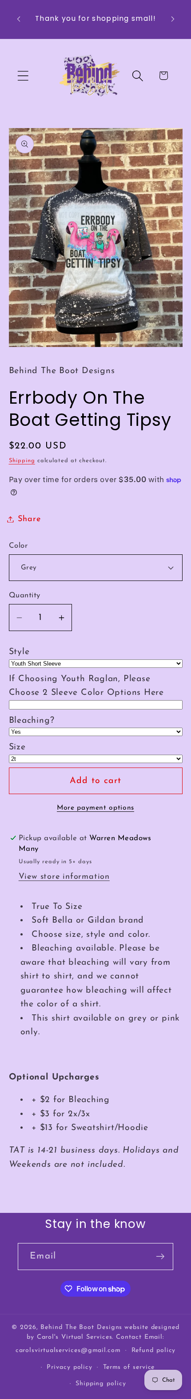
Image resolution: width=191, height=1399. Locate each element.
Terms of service (129, 1367)
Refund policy (153, 1350)
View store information (64, 877)
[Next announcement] (173, 19)
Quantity (24, 595)
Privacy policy (69, 1367)
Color (18, 545)
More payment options (95, 807)
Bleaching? (32, 720)
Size (17, 747)
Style (19, 651)
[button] (23, 75)
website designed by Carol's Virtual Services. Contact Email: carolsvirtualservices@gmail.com (97, 1339)
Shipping (22, 461)
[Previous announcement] (18, 19)
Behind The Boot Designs (81, 1327)
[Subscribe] (160, 1256)
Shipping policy (101, 1383)
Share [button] (29, 519)
